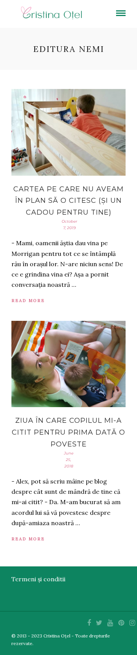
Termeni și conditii (38, 579)
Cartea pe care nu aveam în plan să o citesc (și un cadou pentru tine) (68, 201)
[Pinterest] (121, 623)
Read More (28, 300)
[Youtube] (110, 623)
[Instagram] (132, 623)
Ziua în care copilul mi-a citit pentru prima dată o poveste (68, 432)
